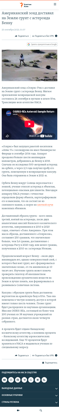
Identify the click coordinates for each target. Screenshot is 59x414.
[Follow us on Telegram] (24, 380)
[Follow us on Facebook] (17, 380)
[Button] (22, 36)
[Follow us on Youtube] (4, 380)
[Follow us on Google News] (37, 380)
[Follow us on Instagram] (11, 380)
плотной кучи (45, 205)
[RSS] (44, 380)
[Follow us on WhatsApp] (31, 380)
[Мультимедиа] (18, 410)
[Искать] (41, 410)
